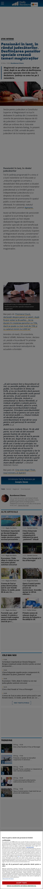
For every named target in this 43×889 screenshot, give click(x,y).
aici (18, 856)
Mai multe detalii (30, 847)
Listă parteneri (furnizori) (8, 878)
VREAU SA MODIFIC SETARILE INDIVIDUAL (21, 886)
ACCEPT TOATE (21, 883)
